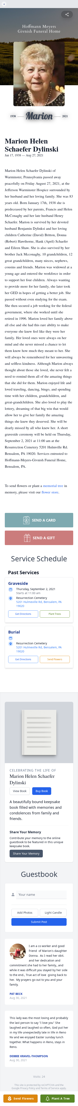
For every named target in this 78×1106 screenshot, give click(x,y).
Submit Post (39, 922)
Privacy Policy (27, 1088)
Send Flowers (54, 659)
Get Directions (23, 614)
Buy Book (42, 791)
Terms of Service (50, 1088)
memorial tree (53, 485)
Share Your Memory (26, 853)
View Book (19, 791)
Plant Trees (55, 614)
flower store (50, 492)
